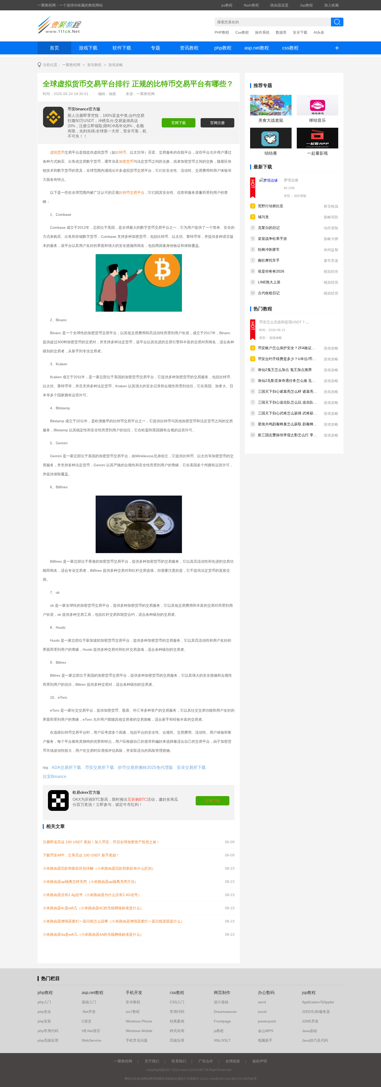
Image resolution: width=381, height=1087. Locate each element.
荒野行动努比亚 (270, 206)
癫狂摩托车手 (269, 260)
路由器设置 (279, 5)
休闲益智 (331, 250)
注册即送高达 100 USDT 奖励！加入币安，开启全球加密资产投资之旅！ (101, 842)
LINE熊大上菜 (269, 282)
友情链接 (232, 1061)
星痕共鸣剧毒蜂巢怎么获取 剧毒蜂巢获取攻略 (294, 424)
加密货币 (126, 161)
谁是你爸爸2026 (271, 271)
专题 (155, 48)
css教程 (290, 48)
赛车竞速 (331, 261)
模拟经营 (331, 271)
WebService (91, 1040)
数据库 (281, 32)
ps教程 (226, 5)
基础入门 (89, 1002)
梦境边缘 (291, 180)
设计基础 (221, 1002)
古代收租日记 (269, 293)
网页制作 (222, 992)
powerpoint (267, 1021)
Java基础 (309, 1031)
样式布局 (177, 1031)
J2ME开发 (310, 1021)
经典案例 (177, 1021)
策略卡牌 (331, 239)
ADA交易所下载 (66, 767)
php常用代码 (48, 1031)
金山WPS (265, 1031)
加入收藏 (331, 5)
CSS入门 (177, 1002)
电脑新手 (265, 1040)
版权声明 (259, 1061)
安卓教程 (133, 1002)
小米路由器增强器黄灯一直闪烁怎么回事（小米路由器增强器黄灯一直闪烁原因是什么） (113, 921)
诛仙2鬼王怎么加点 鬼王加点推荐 (285, 370)
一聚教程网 (71, 65)
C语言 (86, 1021)
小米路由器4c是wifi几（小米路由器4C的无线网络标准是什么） (93, 908)
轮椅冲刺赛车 (269, 249)
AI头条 (319, 32)
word (262, 1002)
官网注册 (217, 123)
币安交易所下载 (99, 767)
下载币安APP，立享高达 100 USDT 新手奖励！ (81, 855)
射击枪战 (331, 206)
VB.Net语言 (91, 1031)
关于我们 (152, 1061)
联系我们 (179, 1061)
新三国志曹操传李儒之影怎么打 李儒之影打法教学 (298, 435)
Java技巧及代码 (315, 1040)
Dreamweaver (225, 1012)
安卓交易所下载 (191, 767)
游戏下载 (88, 48)
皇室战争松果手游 (272, 239)
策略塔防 (331, 217)
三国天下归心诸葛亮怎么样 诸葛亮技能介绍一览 (296, 391)
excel (262, 1012)
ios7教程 (133, 1012)
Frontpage (222, 1021)
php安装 (44, 1021)
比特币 (120, 152)
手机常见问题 (136, 1040)
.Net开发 (89, 1012)
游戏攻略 (115, 65)
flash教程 (251, 5)
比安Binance (54, 776)
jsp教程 (309, 992)
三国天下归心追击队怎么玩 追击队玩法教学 (293, 402)
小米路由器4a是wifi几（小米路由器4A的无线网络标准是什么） (93, 934)
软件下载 (121, 48)
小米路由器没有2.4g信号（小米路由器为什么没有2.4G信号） (92, 895)
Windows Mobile (139, 1031)
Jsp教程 (306, 5)
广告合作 (206, 1061)
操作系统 (262, 32)
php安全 (44, 1012)
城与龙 (263, 217)
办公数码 (266, 992)
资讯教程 (189, 48)
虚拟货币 (57, 152)
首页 (54, 48)
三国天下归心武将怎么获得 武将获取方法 (291, 413)
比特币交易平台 (131, 192)
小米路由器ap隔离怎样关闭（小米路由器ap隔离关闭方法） (90, 881)
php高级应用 (48, 1040)
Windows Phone (139, 1021)
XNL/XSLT (222, 1040)
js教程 (219, 1031)
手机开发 (134, 992)
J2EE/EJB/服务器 (316, 1012)
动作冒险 (300, 196)
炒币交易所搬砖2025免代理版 (145, 767)
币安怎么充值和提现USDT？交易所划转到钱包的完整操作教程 (309, 322)
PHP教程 (222, 32)
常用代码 (177, 1012)
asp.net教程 (256, 48)
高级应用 (177, 1040)
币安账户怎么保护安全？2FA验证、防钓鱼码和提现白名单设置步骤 (312, 348)
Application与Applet (318, 1002)
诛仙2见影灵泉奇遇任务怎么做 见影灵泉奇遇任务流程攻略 (305, 380)
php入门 (44, 1002)
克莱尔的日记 (269, 228)
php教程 (222, 48)
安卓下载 (300, 32)
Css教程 (242, 32)
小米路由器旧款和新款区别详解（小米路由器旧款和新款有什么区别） (99, 868)
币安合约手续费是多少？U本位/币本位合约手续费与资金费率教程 (310, 359)
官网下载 (178, 123)
